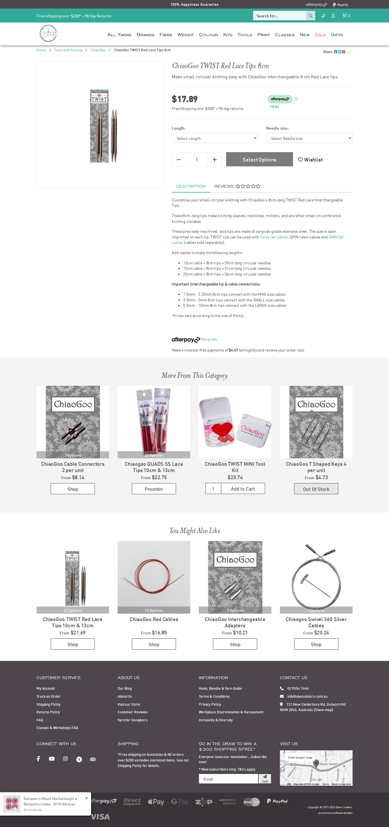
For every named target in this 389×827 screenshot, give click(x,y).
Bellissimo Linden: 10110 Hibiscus (49, 803)
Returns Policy (48, 711)
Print (263, 34)
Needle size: (277, 127)
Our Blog (125, 688)
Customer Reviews (133, 711)
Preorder (154, 488)
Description (190, 185)
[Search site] (310, 15)
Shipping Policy (48, 703)
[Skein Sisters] (48, 33)
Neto (350, 812)
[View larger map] (316, 767)
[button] (310, 159)
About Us (125, 696)
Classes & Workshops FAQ (57, 727)
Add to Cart (243, 488)
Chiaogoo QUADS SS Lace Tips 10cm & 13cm (154, 466)
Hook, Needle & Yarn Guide (220, 688)
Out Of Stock (316, 488)
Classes (285, 34)
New (305, 34)
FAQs (274, 106)
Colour (208, 34)
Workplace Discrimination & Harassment (231, 711)
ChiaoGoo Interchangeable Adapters (235, 622)
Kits (228, 34)
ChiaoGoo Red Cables (154, 618)
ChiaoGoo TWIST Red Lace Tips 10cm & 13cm (73, 622)
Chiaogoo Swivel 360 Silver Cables (316, 622)
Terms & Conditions (214, 696)
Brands (145, 34)
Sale (320, 34)
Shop (72, 488)
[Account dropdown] (334, 15)
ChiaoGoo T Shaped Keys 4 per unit (316, 466)
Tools (245, 34)
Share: (328, 51)
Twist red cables (274, 237)
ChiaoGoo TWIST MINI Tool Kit (235, 466)
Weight (186, 34)
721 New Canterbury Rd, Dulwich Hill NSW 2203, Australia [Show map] (313, 706)
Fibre (165, 34)
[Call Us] (323, 15)
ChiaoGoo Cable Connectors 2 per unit (73, 466)
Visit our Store (129, 703)
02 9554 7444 (297, 688)
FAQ (39, 719)
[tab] (191, 186)
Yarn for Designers (133, 719)
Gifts (337, 34)
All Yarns (119, 34)
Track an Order (48, 696)
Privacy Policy (210, 703)
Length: (178, 127)
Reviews (225, 185)
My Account (45, 688)
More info (208, 339)
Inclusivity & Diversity (215, 719)
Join (264, 780)
